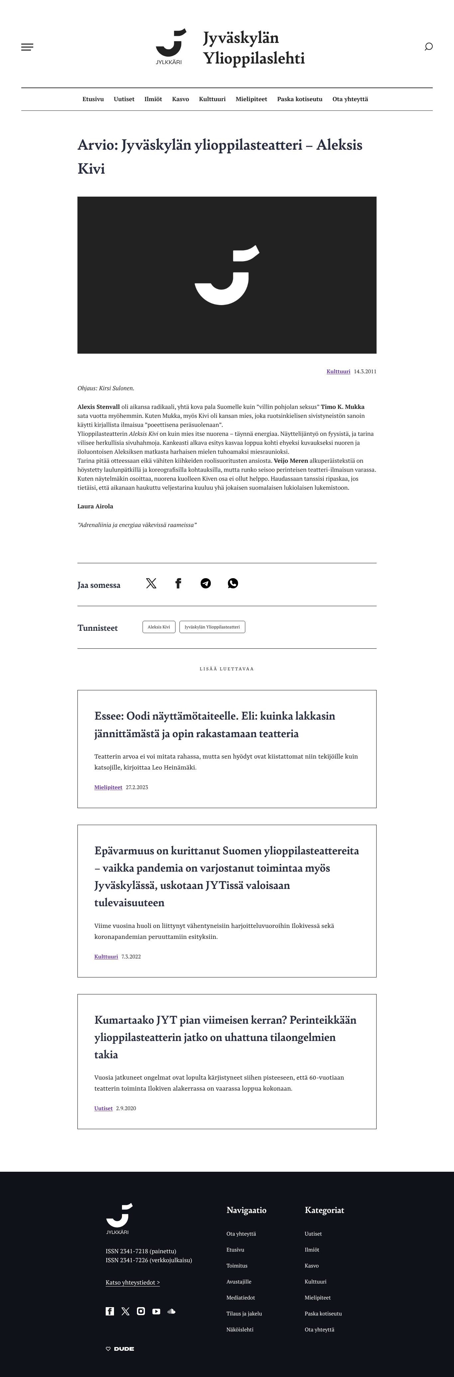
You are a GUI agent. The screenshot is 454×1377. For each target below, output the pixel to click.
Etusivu (93, 99)
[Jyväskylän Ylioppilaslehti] (119, 1231)
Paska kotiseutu (299, 99)
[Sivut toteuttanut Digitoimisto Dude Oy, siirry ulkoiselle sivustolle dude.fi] (120, 1350)
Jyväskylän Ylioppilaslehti (254, 47)
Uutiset (124, 99)
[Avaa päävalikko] (27, 47)
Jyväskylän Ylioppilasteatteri (212, 627)
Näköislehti (239, 1329)
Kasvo (180, 99)
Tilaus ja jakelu (244, 1313)
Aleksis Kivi (159, 627)
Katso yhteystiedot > (133, 1283)
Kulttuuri (212, 99)
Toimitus (236, 1265)
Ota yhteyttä (350, 99)
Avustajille (238, 1281)
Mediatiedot (240, 1297)
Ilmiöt (153, 99)
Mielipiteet (251, 99)
